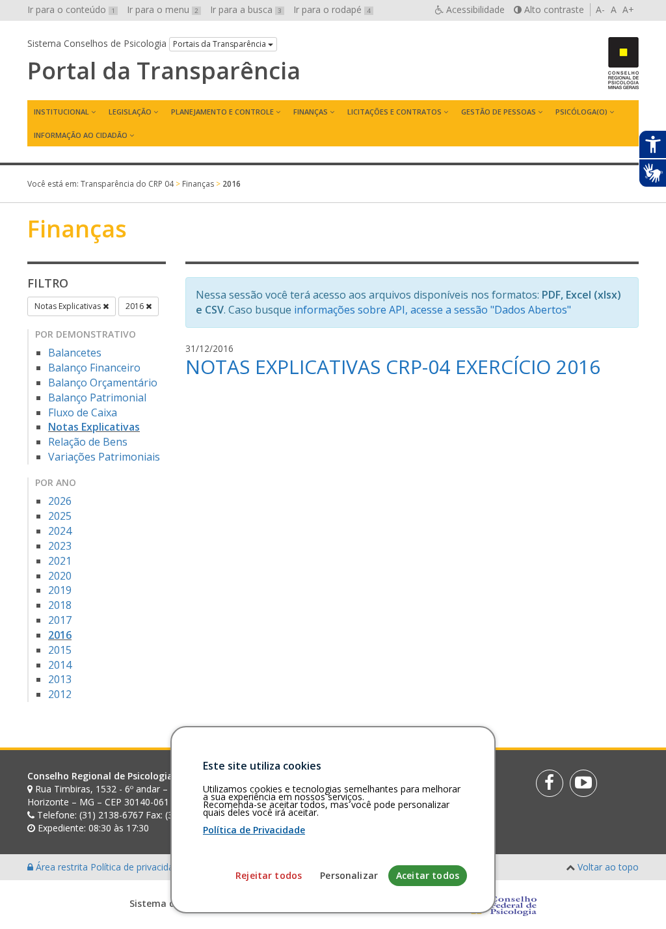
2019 (60, 590)
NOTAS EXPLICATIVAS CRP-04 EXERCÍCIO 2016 (392, 366)
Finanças (310, 111)
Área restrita (61, 867)
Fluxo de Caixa (82, 412)
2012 (60, 694)
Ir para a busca (246, 9)
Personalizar (349, 875)
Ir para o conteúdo (71, 9)
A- (600, 9)
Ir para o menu (162, 9)
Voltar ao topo (608, 867)
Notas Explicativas (68, 306)
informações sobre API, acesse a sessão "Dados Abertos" (432, 310)
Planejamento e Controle (222, 111)
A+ (628, 9)
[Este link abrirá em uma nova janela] (549, 783)
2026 (60, 501)
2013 (60, 679)
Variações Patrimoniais (104, 457)
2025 (60, 516)
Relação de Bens (87, 442)
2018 (60, 605)
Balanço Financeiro (94, 367)
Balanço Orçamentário (102, 382)
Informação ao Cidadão (80, 135)
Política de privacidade (138, 867)
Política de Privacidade (254, 830)
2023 (60, 546)
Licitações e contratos (394, 111)
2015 (60, 650)
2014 (60, 665)
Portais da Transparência (220, 43)
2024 (60, 531)
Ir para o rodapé (332, 9)
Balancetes (74, 352)
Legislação (130, 111)
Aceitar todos (427, 875)
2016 (136, 306)
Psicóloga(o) (581, 111)
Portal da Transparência (163, 71)
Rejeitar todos (268, 875)
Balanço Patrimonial (97, 397)
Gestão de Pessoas (498, 111)
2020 (60, 576)
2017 (60, 620)
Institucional (61, 111)
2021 (60, 561)
